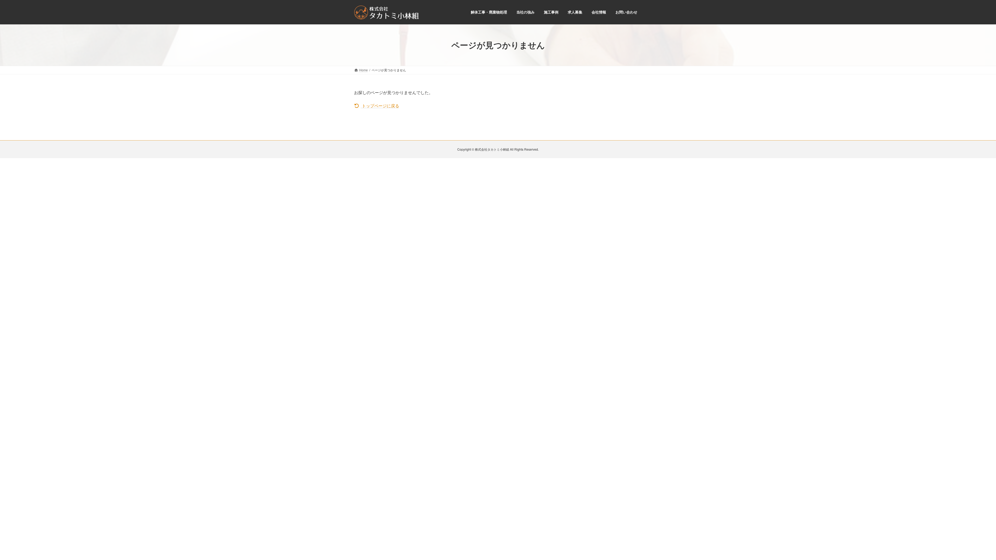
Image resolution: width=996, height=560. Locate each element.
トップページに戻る (380, 106)
